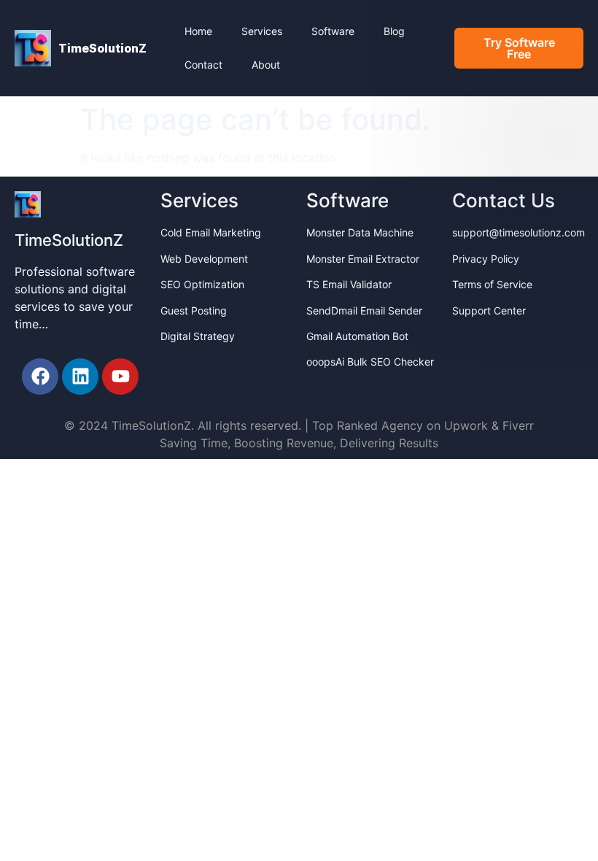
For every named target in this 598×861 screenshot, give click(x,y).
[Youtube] (120, 376)
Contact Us (503, 200)
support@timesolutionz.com (518, 232)
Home (198, 31)
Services (261, 31)
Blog (394, 31)
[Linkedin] (80, 376)
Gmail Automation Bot (357, 336)
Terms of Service (492, 284)
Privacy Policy (485, 258)
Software (332, 31)
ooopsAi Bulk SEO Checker (370, 361)
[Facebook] (40, 376)
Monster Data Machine (359, 232)
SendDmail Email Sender (364, 310)
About (266, 64)
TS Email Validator (349, 284)
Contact (203, 64)
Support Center (489, 310)
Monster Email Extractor (362, 258)
